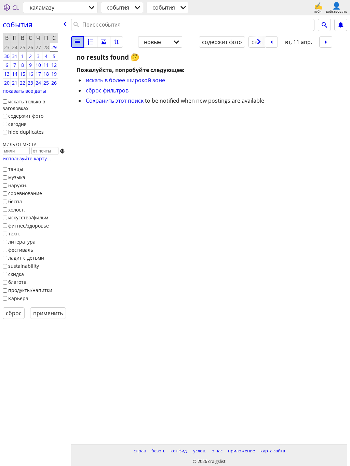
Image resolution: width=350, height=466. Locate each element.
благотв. (18, 282)
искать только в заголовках (24, 105)
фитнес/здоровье (28, 225)
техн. (14, 233)
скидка (16, 274)
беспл (15, 201)
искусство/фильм (28, 217)
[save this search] (340, 25)
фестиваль (20, 250)
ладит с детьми (26, 257)
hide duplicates (26, 132)
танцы (15, 169)
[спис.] (77, 42)
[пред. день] (271, 42)
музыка (16, 177)
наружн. (17, 185)
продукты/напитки (30, 290)
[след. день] (325, 42)
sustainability (23, 266)
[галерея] (103, 42)
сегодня (17, 124)
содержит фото (25, 116)
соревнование (25, 193)
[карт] (116, 42)
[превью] (90, 42)
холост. (16, 209)
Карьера (18, 298)
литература (22, 241)
